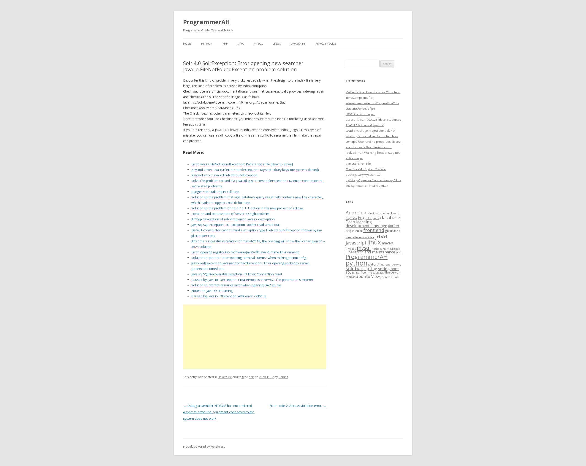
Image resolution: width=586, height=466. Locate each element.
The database (375, 272)
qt (382, 264)
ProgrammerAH (206, 22)
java (381, 235)
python (356, 262)
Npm (386, 249)
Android (355, 212)
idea (349, 237)
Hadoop (395, 231)
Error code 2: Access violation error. (297, 405)
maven (387, 243)
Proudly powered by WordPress (204, 447)
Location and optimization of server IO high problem (230, 213)
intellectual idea (363, 237)
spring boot (388, 268)
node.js (377, 249)
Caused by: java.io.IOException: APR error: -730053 (228, 296)
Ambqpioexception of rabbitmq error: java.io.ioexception (233, 219)
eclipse (350, 231)
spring (370, 268)
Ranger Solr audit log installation (215, 191)
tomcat (350, 277)
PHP (225, 44)
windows (392, 276)
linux (374, 242)
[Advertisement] (254, 336)
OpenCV (395, 248)
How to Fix (225, 377)
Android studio (375, 213)
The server (392, 272)
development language (366, 225)
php (399, 252)
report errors (393, 264)
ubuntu (363, 276)
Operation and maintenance (370, 252)
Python (206, 44)
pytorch (374, 264)
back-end (392, 213)
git (387, 230)
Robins (283, 377)
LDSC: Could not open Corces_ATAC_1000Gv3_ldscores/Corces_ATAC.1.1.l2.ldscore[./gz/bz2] (374, 119)
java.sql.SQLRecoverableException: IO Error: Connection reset (236, 274)
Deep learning (359, 222)
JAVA (241, 44)
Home (187, 44)
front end (373, 230)
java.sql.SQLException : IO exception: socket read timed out (235, 224)
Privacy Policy (325, 44)
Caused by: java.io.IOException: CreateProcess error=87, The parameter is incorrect (253, 279)
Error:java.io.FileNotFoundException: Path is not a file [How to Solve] (242, 164)
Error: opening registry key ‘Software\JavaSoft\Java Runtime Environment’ (245, 252)
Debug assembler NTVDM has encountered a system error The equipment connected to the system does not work (219, 412)
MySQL (258, 44)
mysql (364, 247)
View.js (377, 276)
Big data (351, 218)
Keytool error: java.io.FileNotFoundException (224, 175)
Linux (277, 44)
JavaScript (298, 44)
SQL (348, 272)
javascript (356, 242)
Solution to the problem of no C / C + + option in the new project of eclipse (247, 208)
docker (393, 225)
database (390, 217)
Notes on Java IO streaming (212, 290)
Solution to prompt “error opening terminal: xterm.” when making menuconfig (248, 257)
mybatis (351, 249)
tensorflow (359, 272)
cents (376, 218)
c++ (369, 217)
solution (355, 268)
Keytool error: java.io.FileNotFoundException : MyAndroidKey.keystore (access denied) (255, 169)
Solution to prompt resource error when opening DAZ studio (236, 285)
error (358, 231)
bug (361, 217)
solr (251, 377)
